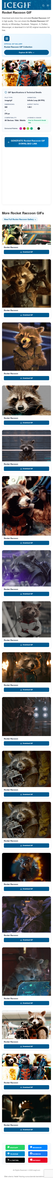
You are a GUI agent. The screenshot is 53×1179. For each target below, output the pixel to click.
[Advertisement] (26, 175)
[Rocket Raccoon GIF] (26, 234)
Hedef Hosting (19, 1176)
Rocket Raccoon (11, 247)
